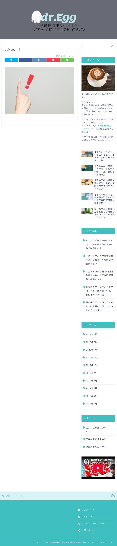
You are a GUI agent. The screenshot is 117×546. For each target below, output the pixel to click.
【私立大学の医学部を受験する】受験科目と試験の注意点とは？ (99, 260)
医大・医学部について (96, 429)
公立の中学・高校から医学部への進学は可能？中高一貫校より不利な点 (99, 291)
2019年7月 (91, 372)
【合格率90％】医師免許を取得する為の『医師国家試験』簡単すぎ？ (100, 275)
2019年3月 (91, 403)
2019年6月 (91, 380)
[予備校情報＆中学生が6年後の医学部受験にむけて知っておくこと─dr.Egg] (58, 36)
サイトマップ (88, 516)
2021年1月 (91, 334)
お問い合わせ (88, 530)
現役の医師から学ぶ (96, 447)
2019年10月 (92, 365)
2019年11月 (92, 357)
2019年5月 (91, 388)
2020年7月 (91, 342)
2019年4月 (91, 396)
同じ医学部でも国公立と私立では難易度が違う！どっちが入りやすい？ (99, 306)
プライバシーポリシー (92, 523)
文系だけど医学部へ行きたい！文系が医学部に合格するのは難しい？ (99, 244)
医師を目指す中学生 (96, 439)
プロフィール (88, 509)
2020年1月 (91, 349)
